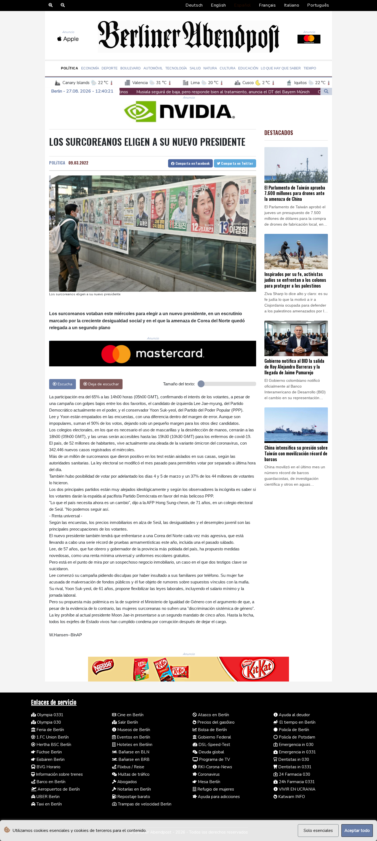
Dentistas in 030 (293, 759)
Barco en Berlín (50, 782)
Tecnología (176, 68)
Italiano (291, 5)
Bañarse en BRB (133, 759)
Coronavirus (208, 774)
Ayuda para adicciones (218, 796)
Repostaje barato (133, 796)
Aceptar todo (357, 830)
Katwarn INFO (291, 796)
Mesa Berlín (208, 782)
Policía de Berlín (293, 729)
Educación (248, 68)
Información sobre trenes (59, 774)
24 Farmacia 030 (294, 774)
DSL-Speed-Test (213, 744)
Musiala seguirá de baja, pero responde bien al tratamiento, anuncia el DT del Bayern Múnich (162, 92)
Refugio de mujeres (215, 789)
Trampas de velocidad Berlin (144, 804)
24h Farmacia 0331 (296, 782)
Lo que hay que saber (281, 68)
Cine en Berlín (130, 715)
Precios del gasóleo (215, 722)
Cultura (227, 68)
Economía (90, 68)
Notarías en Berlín (133, 789)
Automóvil (153, 68)
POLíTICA (57, 162)
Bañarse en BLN (133, 752)
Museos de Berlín (133, 729)
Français (267, 5)
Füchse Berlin (48, 752)
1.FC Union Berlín (52, 737)
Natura (210, 68)
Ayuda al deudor (294, 715)
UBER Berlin (47, 796)
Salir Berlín (127, 722)
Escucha (64, 384)
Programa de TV (214, 759)
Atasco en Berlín (213, 715)
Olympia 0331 (49, 715)
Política (69, 68)
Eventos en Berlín (133, 737)
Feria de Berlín (49, 729)
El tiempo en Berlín (296, 722)
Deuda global (210, 752)
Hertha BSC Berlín (53, 744)
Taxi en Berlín (48, 804)
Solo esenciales (318, 830)
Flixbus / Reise (130, 767)
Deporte (110, 68)
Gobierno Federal (214, 737)
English (218, 5)
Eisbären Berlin (50, 759)
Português (318, 5)
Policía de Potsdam (296, 737)
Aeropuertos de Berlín (58, 789)
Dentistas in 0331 (294, 767)
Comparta (191, 163)
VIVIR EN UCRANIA (296, 789)
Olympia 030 (48, 722)
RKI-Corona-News (214, 767)
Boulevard (130, 68)
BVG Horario (47, 767)
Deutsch (194, 5)
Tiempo (310, 68)
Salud (195, 68)
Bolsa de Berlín (212, 729)
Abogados (126, 782)
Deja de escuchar (103, 384)
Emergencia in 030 (296, 744)
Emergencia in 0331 (297, 752)
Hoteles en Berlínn (134, 744)
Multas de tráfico (133, 774)
